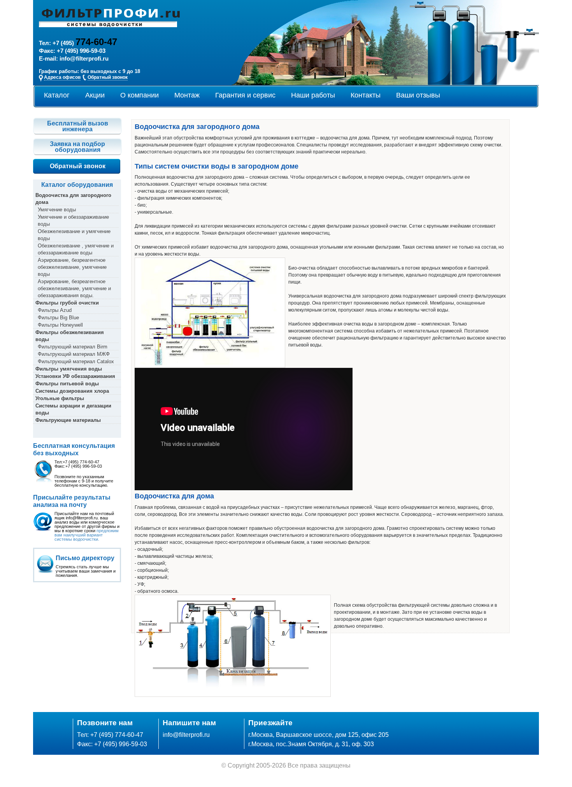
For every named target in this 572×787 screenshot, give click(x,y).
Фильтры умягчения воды (68, 369)
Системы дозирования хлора (72, 391)
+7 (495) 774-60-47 (116, 734)
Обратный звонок (77, 166)
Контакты (366, 95)
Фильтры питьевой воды (67, 384)
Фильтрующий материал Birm (72, 347)
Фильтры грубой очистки (67, 303)
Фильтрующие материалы (68, 420)
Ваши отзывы (418, 95)
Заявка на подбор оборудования (77, 147)
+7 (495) (85, 43)
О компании (139, 95)
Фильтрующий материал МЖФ (74, 354)
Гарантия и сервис (245, 95)
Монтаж (187, 95)
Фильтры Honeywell (60, 325)
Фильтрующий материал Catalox (76, 361)
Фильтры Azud (55, 310)
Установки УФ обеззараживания (75, 376)
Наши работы (313, 95)
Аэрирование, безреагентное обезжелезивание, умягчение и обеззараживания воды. (74, 288)
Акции (95, 95)
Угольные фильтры (59, 398)
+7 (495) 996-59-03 (81, 51)
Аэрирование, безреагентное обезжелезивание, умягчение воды (72, 267)
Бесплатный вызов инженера (77, 126)
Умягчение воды (57, 209)
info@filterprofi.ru (84, 59)
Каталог (57, 95)
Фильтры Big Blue (58, 317)
